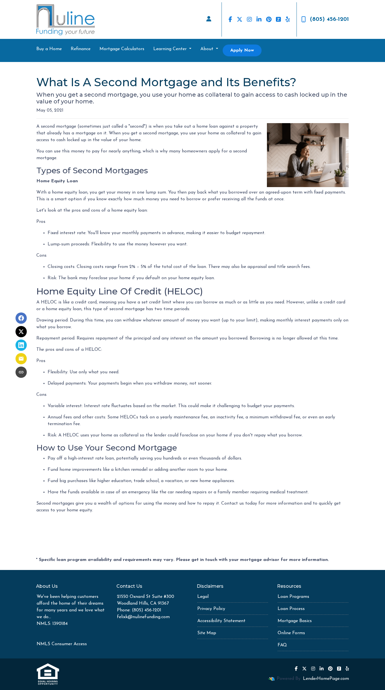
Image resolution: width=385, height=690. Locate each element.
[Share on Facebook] (21, 318)
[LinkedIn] (259, 19)
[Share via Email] (21, 358)
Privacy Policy (211, 609)
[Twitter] (239, 19)
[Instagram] (249, 19)
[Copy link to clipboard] (21, 372)
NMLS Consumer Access (62, 644)
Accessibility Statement (221, 621)
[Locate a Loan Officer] (208, 19)
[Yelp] (288, 19)
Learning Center (170, 49)
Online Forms (291, 633)
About (207, 49)
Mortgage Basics (295, 621)
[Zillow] (278, 19)
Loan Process (291, 609)
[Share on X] (21, 331)
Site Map (206, 633)
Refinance (80, 49)
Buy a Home (49, 49)
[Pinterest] (268, 19)
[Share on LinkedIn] (21, 345)
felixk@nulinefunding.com (143, 617)
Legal (203, 596)
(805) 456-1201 (329, 19)
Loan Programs (293, 596)
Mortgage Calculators (121, 49)
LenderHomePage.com (326, 678)
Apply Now (242, 50)
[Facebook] (230, 19)
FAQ (282, 645)
